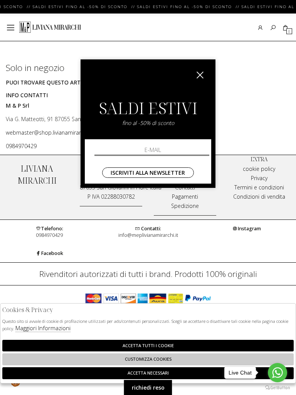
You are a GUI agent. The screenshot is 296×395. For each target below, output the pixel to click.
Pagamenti (185, 196)
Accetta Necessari (148, 373)
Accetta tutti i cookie (148, 345)
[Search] (273, 27)
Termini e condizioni (259, 187)
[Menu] (10, 27)
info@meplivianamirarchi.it (148, 231)
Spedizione (185, 205)
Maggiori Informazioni (43, 328)
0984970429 (21, 146)
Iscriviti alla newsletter (148, 172)
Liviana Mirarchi (50, 27)
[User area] (260, 27)
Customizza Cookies (148, 359)
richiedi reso (148, 387)
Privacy (259, 178)
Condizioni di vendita (259, 196)
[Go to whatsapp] (277, 372)
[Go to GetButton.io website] (277, 387)
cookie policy (259, 168)
